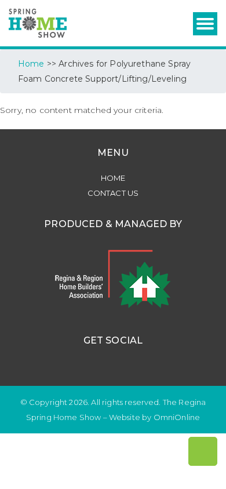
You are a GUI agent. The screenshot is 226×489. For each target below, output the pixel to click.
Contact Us (113, 193)
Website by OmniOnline (154, 417)
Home (113, 178)
